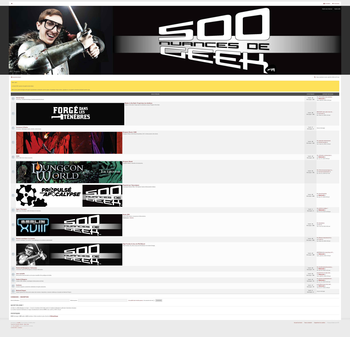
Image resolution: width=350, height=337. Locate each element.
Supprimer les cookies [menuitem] (319, 322)
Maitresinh (321, 98)
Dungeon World (128, 161)
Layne (320, 239)
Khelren (132, 218)
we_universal (16, 325)
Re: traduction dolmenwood (323, 140)
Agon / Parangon (21, 209)
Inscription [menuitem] (327, 3)
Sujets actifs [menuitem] (337, 9)
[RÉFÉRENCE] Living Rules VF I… (325, 252)
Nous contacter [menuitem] (308, 322)
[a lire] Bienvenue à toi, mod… (324, 284)
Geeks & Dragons (21, 279)
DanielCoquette (323, 142)
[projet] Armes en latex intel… (324, 273)
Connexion (14, 297)
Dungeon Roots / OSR (129, 132)
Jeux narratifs (20, 273)
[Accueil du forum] (175, 40)
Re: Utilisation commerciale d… (324, 155)
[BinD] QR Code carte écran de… (325, 112)
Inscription (24, 297)
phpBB (18, 322)
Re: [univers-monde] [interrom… (325, 278)
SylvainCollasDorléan (324, 171)
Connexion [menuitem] (336, 3)
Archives (19, 285)
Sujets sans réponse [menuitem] (327, 9)
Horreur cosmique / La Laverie (25, 238)
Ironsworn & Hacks (22, 127)
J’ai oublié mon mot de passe (135, 300)
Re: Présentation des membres (324, 97)
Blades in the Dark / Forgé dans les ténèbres (138, 103)
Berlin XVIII (126, 214)
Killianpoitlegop (54, 316)
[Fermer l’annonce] (338, 81)
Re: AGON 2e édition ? (322, 208)
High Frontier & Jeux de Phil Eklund (134, 244)
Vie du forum (20, 98)
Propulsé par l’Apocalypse (131, 185)
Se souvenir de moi (148, 300)
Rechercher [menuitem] (17, 71)
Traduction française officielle (17, 324)
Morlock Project (21, 290)
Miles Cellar (26, 324)
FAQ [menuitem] (11, 71)
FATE (17, 156)
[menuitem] (315, 77)
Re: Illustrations (320, 223)
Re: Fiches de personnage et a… (325, 170)
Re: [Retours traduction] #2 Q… (324, 237)
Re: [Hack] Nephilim (322, 193)
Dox (320, 224)
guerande (321, 113)
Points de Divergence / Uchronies (26, 268)
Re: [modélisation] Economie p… (325, 267)
